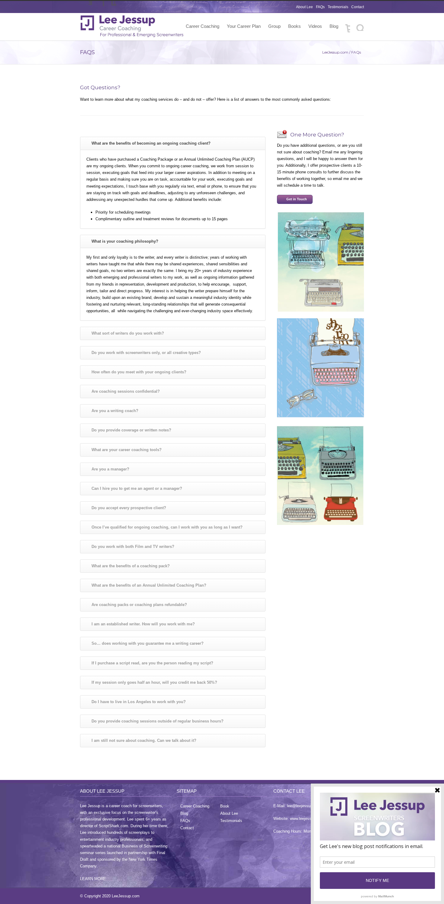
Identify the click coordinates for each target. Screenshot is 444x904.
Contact (357, 7)
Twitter (86, 7)
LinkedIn (110, 7)
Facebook (98, 7)
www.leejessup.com (307, 818)
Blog (334, 26)
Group (274, 26)
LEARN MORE (93, 878)
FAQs (320, 7)
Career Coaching (202, 26)
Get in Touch (296, 199)
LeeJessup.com (335, 52)
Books (294, 26)
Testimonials (338, 7)
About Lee (304, 7)
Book (224, 806)
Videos (315, 26)
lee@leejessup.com (304, 806)
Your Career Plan (244, 26)
